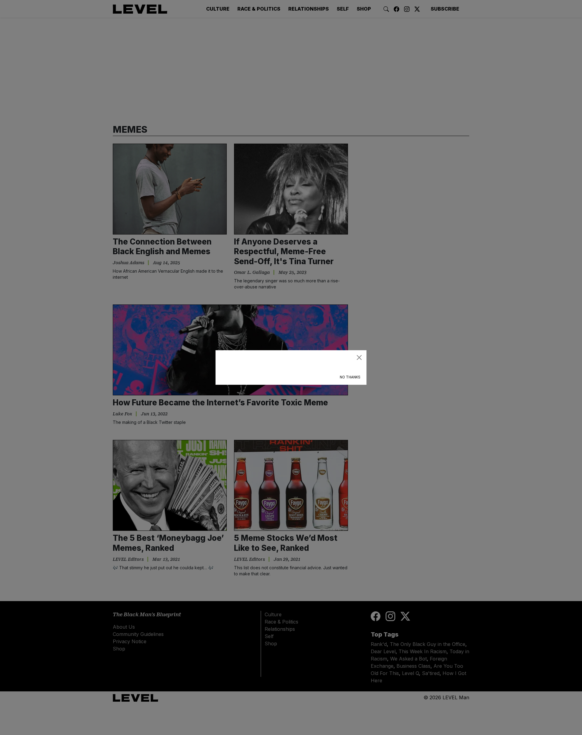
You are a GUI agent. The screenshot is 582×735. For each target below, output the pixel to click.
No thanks (350, 377)
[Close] (359, 357)
